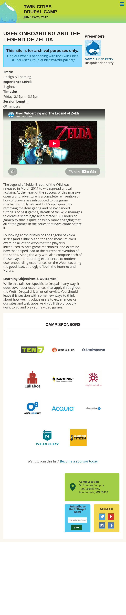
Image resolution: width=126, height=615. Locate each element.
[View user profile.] (93, 55)
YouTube (111, 516)
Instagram (102, 525)
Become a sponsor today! (79, 461)
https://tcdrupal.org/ (59, 60)
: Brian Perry (99, 59)
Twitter (102, 516)
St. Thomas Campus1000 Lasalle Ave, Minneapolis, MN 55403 (93, 488)
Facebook (111, 525)
